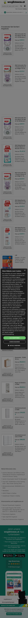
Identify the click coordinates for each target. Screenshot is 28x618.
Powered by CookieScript (20, 348)
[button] (14, 345)
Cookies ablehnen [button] (14, 342)
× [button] (24, 270)
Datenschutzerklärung (8, 334)
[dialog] (14, 309)
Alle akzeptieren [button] (14, 338)
